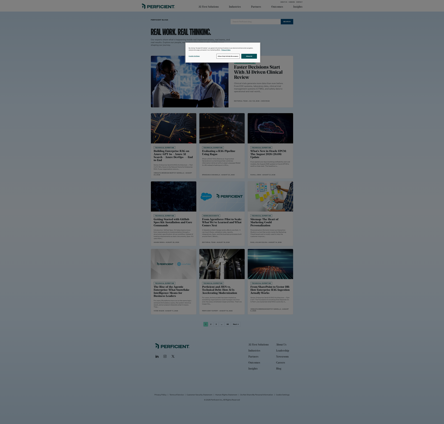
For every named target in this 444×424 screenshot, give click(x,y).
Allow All (249, 56)
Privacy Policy (226, 50)
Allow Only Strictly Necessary (228, 56)
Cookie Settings (194, 56)
